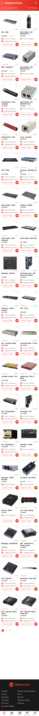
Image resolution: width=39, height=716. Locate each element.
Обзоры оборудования (26, 691)
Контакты (5, 703)
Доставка (4, 697)
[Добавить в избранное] (17, 15)
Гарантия (5, 700)
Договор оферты (7, 706)
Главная (4, 691)
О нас (19, 694)
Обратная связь (23, 700)
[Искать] (36, 3)
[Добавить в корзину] (17, 44)
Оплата (4, 694)
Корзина (20, 703)
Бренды (20, 697)
